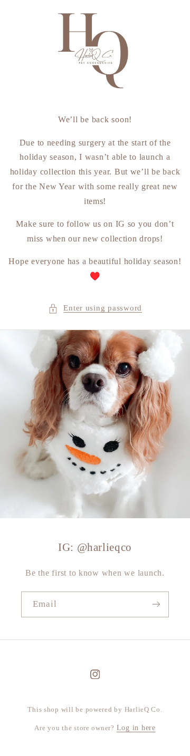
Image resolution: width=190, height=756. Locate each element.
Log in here (136, 728)
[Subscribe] (156, 604)
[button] (95, 308)
